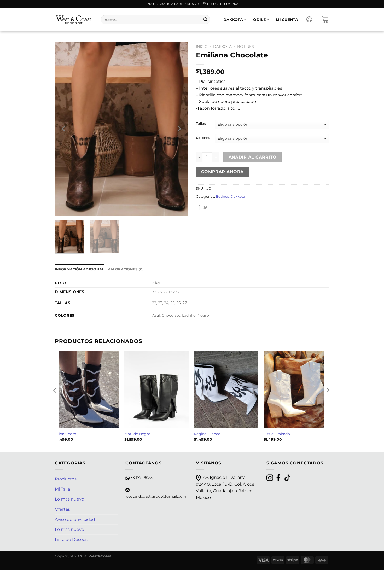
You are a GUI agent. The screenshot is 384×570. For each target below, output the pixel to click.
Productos (66, 478)
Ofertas (62, 509)
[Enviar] (205, 19)
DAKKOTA (233, 19)
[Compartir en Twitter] (205, 207)
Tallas (201, 123)
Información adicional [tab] (79, 269)
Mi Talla (62, 489)
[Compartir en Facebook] (199, 207)
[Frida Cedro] (87, 389)
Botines (245, 46)
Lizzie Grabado (277, 434)
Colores (203, 138)
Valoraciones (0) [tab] (126, 269)
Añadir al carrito (253, 157)
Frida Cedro (65, 434)
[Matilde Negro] (156, 389)
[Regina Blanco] (226, 389)
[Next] (179, 128)
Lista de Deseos (71, 539)
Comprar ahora (222, 171)
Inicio (202, 46)
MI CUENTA (287, 19)
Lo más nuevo (69, 499)
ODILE (259, 19)
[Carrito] (325, 19)
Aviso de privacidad (75, 519)
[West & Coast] (74, 19)
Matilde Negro (137, 434)
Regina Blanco (207, 434)
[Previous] (64, 128)
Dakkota (222, 46)
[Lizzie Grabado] (296, 389)
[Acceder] (309, 19)
